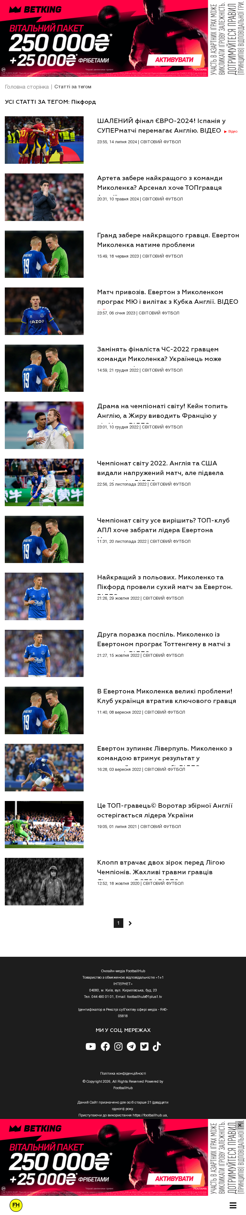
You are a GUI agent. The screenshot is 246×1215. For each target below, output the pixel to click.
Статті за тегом (72, 87)
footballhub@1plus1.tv (144, 997)
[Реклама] (123, 38)
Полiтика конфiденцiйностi (123, 1073)
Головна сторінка (27, 87)
